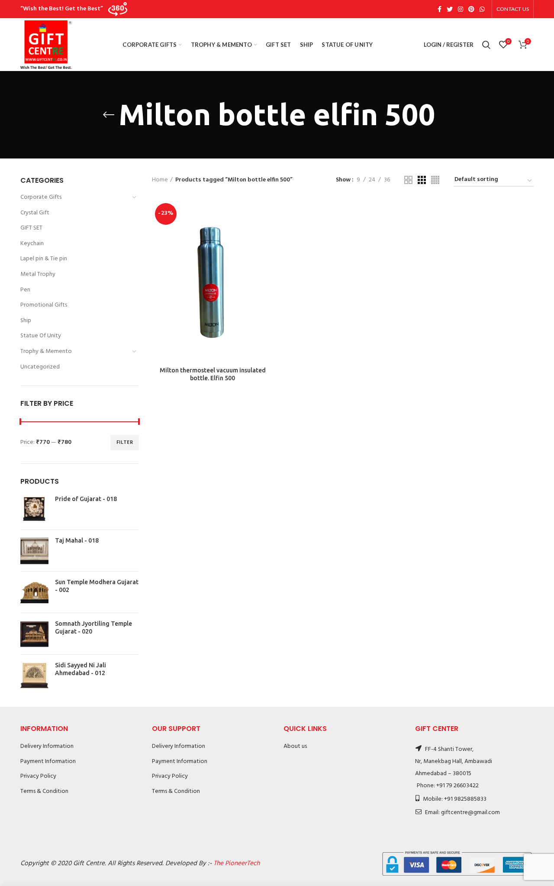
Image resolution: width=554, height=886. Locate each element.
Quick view (267, 233)
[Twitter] (449, 9)
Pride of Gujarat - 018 (86, 498)
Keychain (32, 244)
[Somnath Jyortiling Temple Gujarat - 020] (34, 634)
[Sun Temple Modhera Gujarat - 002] (34, 592)
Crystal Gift (34, 213)
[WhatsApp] (482, 9)
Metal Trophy (37, 274)
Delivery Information (47, 746)
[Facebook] (439, 9)
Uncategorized (40, 367)
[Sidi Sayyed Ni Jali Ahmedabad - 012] (34, 675)
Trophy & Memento (46, 351)
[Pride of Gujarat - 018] (34, 509)
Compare (267, 214)
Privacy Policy (38, 776)
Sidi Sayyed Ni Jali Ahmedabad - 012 (80, 669)
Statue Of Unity (40, 336)
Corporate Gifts (40, 197)
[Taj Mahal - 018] (34, 551)
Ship (25, 321)
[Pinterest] (471, 9)
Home (160, 180)
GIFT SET (31, 228)
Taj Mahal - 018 (77, 540)
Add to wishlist (267, 253)
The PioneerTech (236, 863)
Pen (25, 290)
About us (295, 746)
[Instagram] (460, 9)
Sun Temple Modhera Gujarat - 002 (96, 586)
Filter (124, 442)
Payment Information (48, 761)
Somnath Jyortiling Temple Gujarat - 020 (93, 627)
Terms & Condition (44, 791)
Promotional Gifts (43, 305)
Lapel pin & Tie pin (43, 259)
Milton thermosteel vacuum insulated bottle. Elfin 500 (213, 374)
